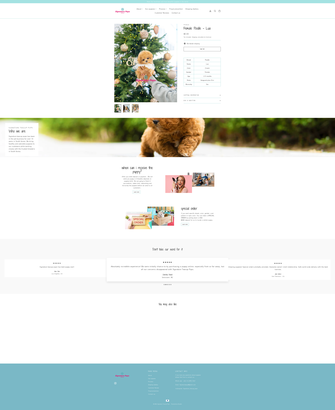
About (150, 375)
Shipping (194, 37)
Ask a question (189, 100)
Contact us (151, 394)
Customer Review (153, 388)
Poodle (186, 24)
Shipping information (191, 95)
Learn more (136, 192)
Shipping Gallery (153, 385)
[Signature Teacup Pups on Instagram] (115, 383)
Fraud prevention (153, 391)
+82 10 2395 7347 (189, 381)
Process (150, 381)
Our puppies (152, 378)
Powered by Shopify (176, 404)
